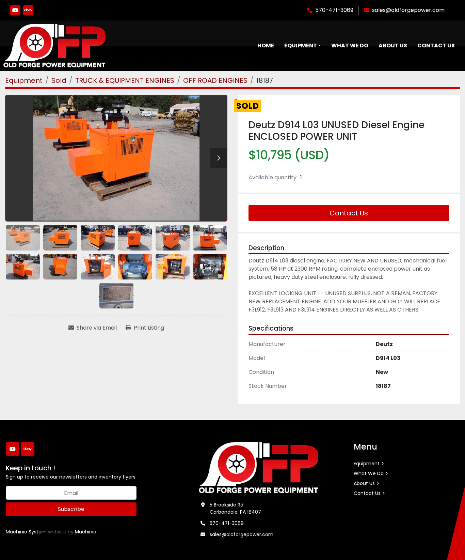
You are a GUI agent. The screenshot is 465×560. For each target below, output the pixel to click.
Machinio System (26, 531)
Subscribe (71, 509)
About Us (393, 45)
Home (265, 45)
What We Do (349, 45)
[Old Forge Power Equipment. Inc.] (258, 467)
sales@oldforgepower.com (408, 10)
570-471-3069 (334, 10)
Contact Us (436, 45)
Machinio (85, 531)
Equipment (300, 45)
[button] (302, 46)
